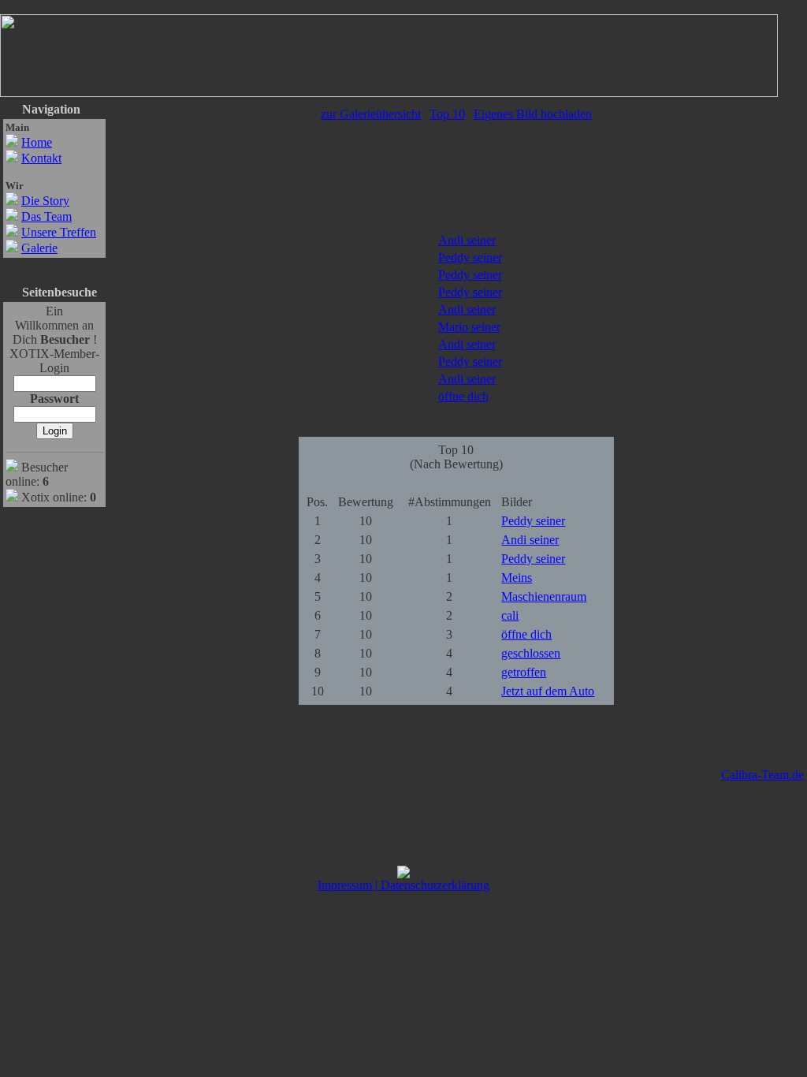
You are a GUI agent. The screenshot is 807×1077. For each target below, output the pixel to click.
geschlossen (530, 653)
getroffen (523, 672)
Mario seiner (469, 327)
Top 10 (447, 114)
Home (36, 142)
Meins (516, 577)
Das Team (46, 216)
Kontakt (41, 158)
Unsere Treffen (58, 232)
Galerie (39, 248)
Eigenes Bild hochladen (533, 114)
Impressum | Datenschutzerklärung (403, 885)
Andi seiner (467, 240)
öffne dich (463, 396)
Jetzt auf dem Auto (547, 691)
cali (510, 615)
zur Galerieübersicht (371, 114)
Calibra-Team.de (762, 774)
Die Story (45, 200)
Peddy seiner (470, 257)
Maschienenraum (543, 596)
